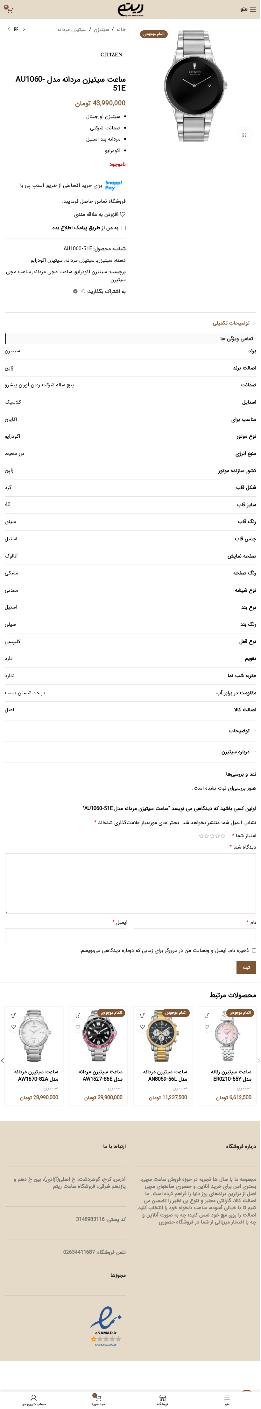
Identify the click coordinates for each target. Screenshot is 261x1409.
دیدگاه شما (242, 847)
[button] (13, 1015)
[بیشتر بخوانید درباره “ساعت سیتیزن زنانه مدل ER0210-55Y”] (207, 1015)
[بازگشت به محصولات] (16, 29)
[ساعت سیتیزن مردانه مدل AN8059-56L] (163, 1036)
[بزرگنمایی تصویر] (244, 135)
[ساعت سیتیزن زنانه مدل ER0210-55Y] (227, 1036)
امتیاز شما (244, 835)
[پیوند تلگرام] (75, 291)
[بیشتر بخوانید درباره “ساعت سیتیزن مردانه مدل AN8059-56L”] (142, 1015)
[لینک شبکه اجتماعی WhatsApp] (83, 291)
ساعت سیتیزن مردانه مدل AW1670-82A (36, 1075)
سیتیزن (101, 29)
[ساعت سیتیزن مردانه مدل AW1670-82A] (34, 1036)
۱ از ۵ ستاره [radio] (223, 835)
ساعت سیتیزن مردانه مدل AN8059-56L (165, 1075)
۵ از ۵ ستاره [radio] (201, 835)
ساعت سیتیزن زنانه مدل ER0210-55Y (231, 1075)
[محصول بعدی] (8, 29)
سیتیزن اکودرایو (47, 260)
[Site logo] (130, 9)
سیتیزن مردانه (72, 29)
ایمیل (119, 922)
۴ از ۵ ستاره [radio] (206, 835)
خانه (121, 29)
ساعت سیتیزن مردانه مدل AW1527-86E (101, 1075)
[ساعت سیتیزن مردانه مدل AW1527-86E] (98, 1036)
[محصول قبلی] (24, 29)
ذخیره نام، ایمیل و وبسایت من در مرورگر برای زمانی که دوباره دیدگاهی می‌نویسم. (164, 950)
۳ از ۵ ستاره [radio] (212, 835)
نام (251, 922)
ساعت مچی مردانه (52, 272)
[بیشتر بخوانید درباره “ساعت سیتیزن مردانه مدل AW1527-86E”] (78, 1015)
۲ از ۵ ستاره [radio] (217, 835)
